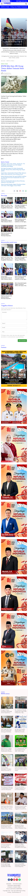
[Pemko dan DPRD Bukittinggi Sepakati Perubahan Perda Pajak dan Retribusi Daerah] (21, 837)
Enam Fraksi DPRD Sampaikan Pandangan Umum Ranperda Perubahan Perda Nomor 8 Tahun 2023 (21, 865)
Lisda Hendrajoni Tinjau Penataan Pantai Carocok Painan (21, 769)
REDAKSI (8, 883)
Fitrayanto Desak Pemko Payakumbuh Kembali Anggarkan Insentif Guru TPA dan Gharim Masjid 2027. (21, 808)
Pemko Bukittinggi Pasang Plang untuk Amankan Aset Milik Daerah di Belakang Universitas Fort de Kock (7, 865)
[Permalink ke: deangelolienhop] (2, 73)
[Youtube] (17, 880)
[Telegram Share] (23, 191)
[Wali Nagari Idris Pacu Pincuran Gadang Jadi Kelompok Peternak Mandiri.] (7, 722)
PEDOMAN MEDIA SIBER (14, 885)
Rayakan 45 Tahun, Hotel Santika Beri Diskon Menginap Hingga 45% (21, 827)
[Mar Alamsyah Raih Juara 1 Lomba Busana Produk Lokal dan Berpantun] (7, 780)
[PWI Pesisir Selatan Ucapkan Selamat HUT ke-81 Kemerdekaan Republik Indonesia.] (21, 780)
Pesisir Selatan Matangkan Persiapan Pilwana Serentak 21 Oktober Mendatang (6, 769)
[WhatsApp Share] (1, 442)
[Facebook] (9, 880)
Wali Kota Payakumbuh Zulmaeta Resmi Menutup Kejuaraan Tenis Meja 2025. (14, 39)
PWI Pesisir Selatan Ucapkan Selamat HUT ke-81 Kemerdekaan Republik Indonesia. (20, 788)
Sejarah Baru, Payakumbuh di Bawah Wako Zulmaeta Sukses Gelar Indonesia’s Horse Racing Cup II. (13, 173)
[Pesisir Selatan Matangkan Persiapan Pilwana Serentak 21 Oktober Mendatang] (7, 760)
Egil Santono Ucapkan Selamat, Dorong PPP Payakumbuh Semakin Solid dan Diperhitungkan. (6, 750)
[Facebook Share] (14, 191)
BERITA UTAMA (14, 33)
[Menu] (2, 4)
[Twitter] (11, 880)
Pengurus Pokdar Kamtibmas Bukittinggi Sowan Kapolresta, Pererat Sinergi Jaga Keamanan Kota (6, 711)
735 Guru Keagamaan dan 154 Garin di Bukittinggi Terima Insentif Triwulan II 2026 (7, 846)
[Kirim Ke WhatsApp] (26, 191)
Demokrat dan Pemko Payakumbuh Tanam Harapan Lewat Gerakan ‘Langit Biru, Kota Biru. (7, 827)
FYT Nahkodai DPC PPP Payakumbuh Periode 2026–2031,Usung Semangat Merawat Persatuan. (21, 750)
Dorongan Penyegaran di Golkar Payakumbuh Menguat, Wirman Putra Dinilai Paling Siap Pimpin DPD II (13, 170)
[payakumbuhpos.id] (7, 4)
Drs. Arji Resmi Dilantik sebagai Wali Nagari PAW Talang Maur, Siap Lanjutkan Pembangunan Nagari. (21, 711)
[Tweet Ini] (17, 191)
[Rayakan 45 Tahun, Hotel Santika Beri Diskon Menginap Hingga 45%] (21, 818)
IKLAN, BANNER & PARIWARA (14, 888)
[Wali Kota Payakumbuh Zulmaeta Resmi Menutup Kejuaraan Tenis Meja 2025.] (7, 228)
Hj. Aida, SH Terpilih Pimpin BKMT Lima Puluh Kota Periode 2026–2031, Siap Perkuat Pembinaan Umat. (21, 731)
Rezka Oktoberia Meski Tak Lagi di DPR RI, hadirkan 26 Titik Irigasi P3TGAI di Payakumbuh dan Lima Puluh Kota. (13, 178)
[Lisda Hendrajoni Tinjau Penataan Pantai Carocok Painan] (21, 760)
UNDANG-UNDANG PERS (13, 887)
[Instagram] (14, 880)
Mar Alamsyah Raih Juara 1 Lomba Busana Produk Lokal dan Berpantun (7, 788)
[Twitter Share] (1, 449)
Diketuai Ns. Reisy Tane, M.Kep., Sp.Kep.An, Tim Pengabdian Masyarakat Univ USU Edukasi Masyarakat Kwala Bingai (13, 165)
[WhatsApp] (19, 880)
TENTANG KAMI (17, 883)
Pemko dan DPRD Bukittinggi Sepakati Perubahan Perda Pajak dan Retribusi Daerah (20, 846)
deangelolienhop (7, 73)
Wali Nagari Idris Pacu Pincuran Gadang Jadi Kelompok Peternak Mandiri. (6, 731)
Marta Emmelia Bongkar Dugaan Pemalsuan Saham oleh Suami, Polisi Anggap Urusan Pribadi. (13, 185)
